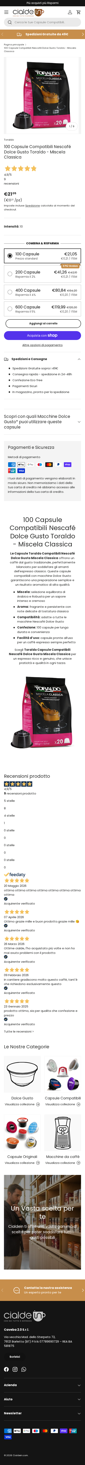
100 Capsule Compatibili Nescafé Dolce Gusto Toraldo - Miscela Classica (40, 49)
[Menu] (6, 12)
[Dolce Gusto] (22, 1074)
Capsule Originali (22, 1156)
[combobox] (42, 22)
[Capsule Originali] (22, 1133)
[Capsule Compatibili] (63, 1074)
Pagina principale (14, 44)
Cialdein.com (20, 1455)
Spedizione (32, 205)
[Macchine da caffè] (63, 1133)
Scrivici (14, 1357)
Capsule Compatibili (63, 1098)
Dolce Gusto (22, 1098)
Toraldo (9, 140)
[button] (78, 12)
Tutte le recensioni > (19, 1031)
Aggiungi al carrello (43, 323)
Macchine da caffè (62, 1156)
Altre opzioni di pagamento (42, 345)
